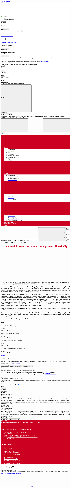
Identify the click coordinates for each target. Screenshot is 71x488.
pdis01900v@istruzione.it (22, 435)
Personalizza (4, 366)
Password (19, 33)
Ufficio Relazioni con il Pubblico (13, 452)
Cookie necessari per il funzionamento (11, 378)
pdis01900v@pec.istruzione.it (22, 437)
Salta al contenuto (5, 1)
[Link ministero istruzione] (8, 3)
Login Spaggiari (45, 61)
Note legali (7, 449)
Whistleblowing (8, 457)
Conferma (9, 114)
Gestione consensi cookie (11, 459)
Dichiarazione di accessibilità (12, 454)
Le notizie (67, 233)
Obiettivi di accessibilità (10, 456)
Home (67, 228)
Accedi (3, 22)
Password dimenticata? (7, 36)
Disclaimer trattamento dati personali (11, 473)
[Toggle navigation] (14, 125)
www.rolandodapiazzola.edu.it (9, 385)
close (2, 133)
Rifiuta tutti (15, 366)
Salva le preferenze (14, 419)
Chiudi (3, 71)
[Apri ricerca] (56, 125)
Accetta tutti (27, 366)
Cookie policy (8, 448)
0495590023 (10, 433)
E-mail (19, 58)
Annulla (3, 114)
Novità (67, 229)
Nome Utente (20, 31)
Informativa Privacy (9, 451)
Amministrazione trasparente (12, 460)
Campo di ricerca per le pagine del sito (11, 240)
